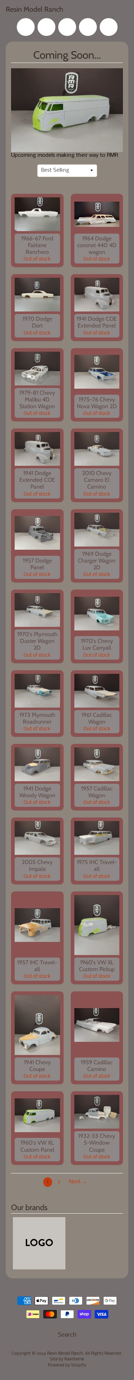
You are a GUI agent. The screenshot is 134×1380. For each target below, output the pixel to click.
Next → (78, 1182)
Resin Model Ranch (34, 9)
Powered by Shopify (67, 1365)
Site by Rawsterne (67, 1359)
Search (67, 1335)
